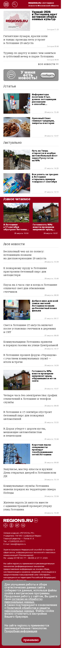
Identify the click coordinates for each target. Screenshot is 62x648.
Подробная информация (14, 580)
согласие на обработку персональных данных (23, 600)
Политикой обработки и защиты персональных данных (27, 609)
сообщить (47, 75)
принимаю (31, 640)
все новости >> (48, 64)
